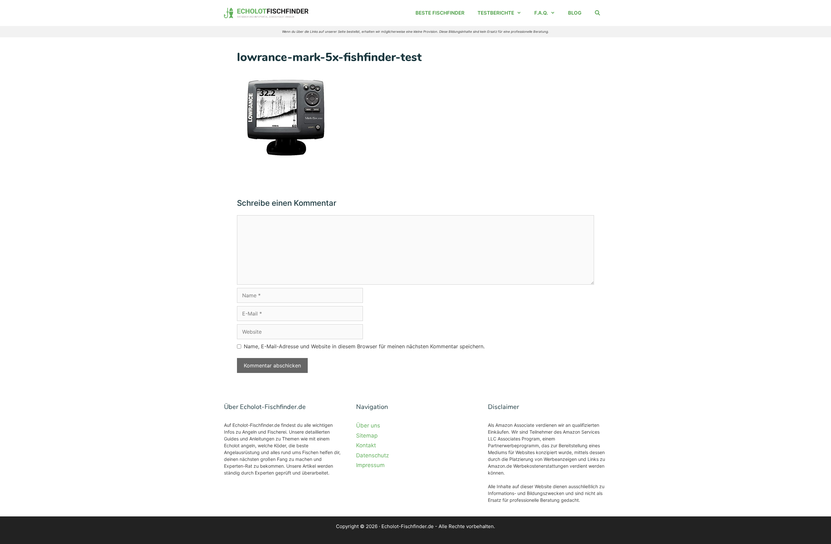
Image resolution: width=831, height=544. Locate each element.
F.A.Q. (541, 13)
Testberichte (496, 13)
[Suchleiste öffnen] (597, 13)
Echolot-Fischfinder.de (407, 526)
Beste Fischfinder (440, 13)
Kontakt (366, 445)
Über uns (368, 425)
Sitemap (367, 435)
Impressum (370, 465)
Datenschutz (372, 455)
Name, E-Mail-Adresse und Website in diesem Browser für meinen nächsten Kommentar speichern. (364, 346)
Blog (574, 13)
